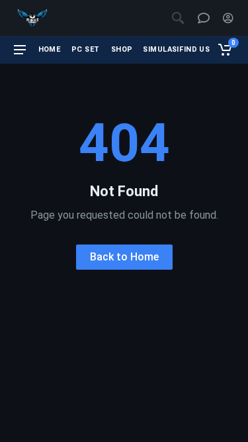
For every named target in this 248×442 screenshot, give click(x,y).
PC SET (85, 49)
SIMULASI (159, 49)
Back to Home (124, 256)
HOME (49, 49)
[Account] (228, 18)
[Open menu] (20, 50)
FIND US (194, 49)
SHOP (122, 49)
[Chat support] (203, 18)
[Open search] (178, 18)
